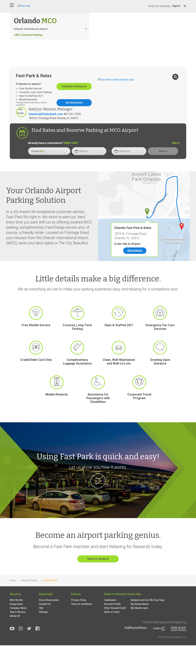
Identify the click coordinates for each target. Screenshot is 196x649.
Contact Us (45, 604)
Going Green (16, 604)
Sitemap (43, 612)
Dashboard (110, 600)
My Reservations (140, 604)
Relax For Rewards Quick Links (122, 594)
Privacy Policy (78, 600)
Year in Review (17, 612)
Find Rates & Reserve (74, 86)
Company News (18, 608)
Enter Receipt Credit (115, 608)
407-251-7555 (72, 114)
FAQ (41, 608)
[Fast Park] (37, 5)
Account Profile (112, 604)
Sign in (175, 142)
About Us (15, 594)
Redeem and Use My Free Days (148, 600)
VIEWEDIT (71, 143)
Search (163, 151)
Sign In (176, 5)
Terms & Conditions (81, 604)
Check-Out (124, 151)
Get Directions (74, 102)
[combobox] (49, 151)
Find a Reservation (49, 600)
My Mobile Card (139, 608)
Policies (76, 594)
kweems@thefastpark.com (46, 114)
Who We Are (16, 600)
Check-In (83, 151)
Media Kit (15, 616)
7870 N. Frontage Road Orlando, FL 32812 (53, 118)
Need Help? (46, 594)
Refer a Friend (111, 612)
